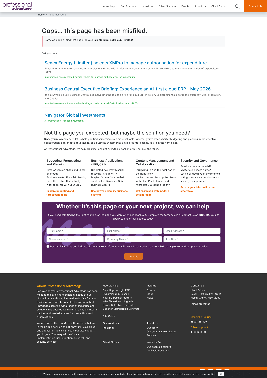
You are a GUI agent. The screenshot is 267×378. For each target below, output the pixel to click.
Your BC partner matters (117, 297)
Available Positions (158, 350)
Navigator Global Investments (74, 115)
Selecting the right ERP (116, 290)
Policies (151, 335)
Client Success (167, 6)
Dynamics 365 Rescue (116, 293)
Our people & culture (159, 346)
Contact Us (255, 6)
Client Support (220, 6)
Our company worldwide (161, 331)
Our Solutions (128, 6)
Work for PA (154, 342)
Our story (152, 327)
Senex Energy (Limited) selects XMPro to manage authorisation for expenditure (125, 62)
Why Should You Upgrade (118, 301)
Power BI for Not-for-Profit (118, 305)
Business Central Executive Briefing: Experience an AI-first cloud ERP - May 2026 (127, 89)
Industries (147, 6)
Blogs (150, 293)
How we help (107, 6)
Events (185, 6)
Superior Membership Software (121, 308)
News (150, 297)
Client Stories (111, 342)
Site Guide (109, 316)
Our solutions (111, 323)
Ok (220, 374)
